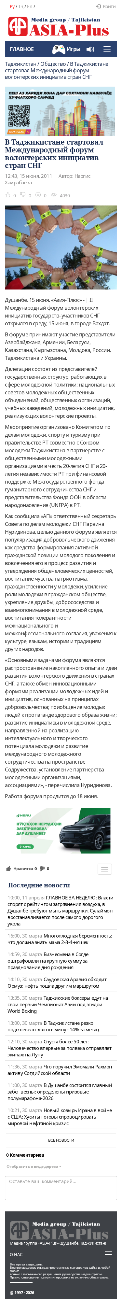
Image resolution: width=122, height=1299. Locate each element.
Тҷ (20, 6)
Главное (22, 49)
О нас (16, 1254)
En (29, 6)
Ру (12, 6)
